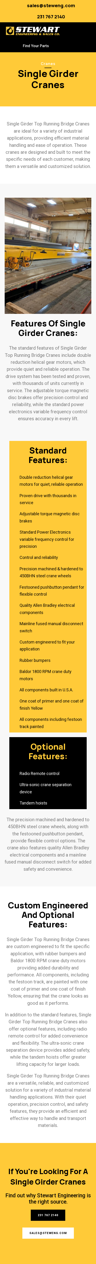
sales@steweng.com (51, 5)
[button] (86, 31)
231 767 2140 (51, 16)
